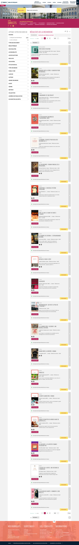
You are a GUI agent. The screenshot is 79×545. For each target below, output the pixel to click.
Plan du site (58, 537)
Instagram (26, 531)
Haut (54, 521)
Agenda (9, 531)
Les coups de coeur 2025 (45, 535)
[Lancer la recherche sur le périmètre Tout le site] (59, 10)
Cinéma (9, 533)
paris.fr (9, 543)
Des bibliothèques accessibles (62, 532)
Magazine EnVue (59, 531)
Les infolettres (27, 535)
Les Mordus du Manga (45, 536)
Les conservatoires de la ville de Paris (40, 543)
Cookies (57, 535)
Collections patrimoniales (13, 536)
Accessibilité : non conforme (55, 543)
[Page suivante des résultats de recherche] (58, 38)
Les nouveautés (43, 529)
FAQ (57, 529)
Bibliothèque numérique (13, 537)
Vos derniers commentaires (46, 537)
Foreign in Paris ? (59, 533)
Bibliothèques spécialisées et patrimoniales (21, 543)
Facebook (26, 529)
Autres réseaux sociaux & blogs (30, 533)
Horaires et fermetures (45, 531)
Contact (60, 529)
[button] (77, 2)
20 (68, 38)
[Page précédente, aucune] (42, 38)
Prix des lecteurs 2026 (44, 533)
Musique (10, 532)
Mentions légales (59, 536)
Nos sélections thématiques (46, 532)
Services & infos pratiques (13, 529)
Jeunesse (10, 535)
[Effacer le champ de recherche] (56, 10)
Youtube (26, 532)
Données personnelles (65, 535)
